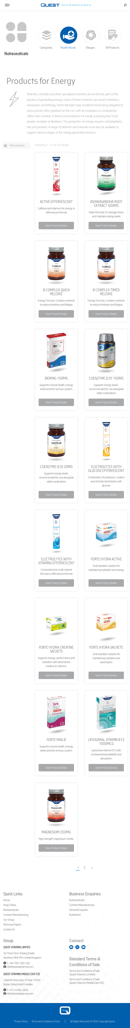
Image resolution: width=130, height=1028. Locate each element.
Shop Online (9, 905)
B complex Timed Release (106, 292)
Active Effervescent (56, 201)
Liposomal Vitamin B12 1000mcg (106, 741)
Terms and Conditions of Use (45, 1021)
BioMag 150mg (56, 378)
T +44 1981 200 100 (18, 963)
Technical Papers (12, 924)
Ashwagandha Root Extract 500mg (106, 203)
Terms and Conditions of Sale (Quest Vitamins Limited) (84, 972)
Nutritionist (75, 914)
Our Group (8, 919)
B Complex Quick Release (56, 292)
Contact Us (9, 929)
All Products (112, 47)
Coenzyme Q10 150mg (106, 378)
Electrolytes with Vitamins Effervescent (56, 561)
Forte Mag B (56, 739)
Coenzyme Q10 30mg (56, 466)
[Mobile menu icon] (7, 5)
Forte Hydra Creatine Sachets (56, 649)
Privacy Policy (21, 1021)
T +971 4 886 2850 (17, 990)
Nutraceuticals (11, 910)
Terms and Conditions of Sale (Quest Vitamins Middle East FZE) (86, 981)
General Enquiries (78, 910)
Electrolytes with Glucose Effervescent (106, 468)
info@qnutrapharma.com (19, 966)
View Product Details (56, 225)
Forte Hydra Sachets (106, 647)
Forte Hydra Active (106, 559)
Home (6, 900)
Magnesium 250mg (56, 832)
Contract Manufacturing (15, 914)
